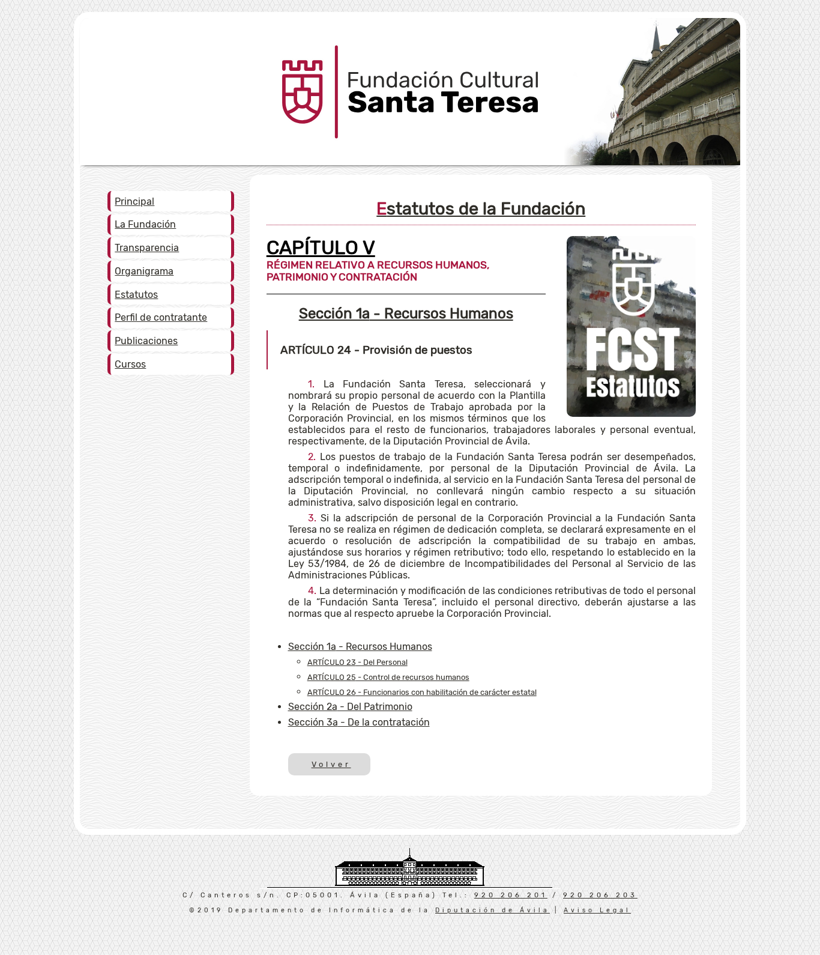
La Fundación (145, 224)
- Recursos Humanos (406, 313)
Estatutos (136, 294)
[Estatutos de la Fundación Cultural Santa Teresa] (631, 413)
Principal (134, 201)
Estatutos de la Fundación (480, 208)
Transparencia (147, 247)
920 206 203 (600, 895)
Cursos (130, 364)
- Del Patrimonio (350, 706)
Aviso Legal (597, 910)
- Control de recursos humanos (388, 677)
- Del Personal (357, 662)
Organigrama (144, 271)
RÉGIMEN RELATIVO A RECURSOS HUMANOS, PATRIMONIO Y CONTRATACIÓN (378, 263)
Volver (330, 764)
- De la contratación (359, 722)
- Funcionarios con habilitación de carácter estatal (422, 692)
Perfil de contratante (161, 317)
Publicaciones (146, 341)
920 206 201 (510, 895)
